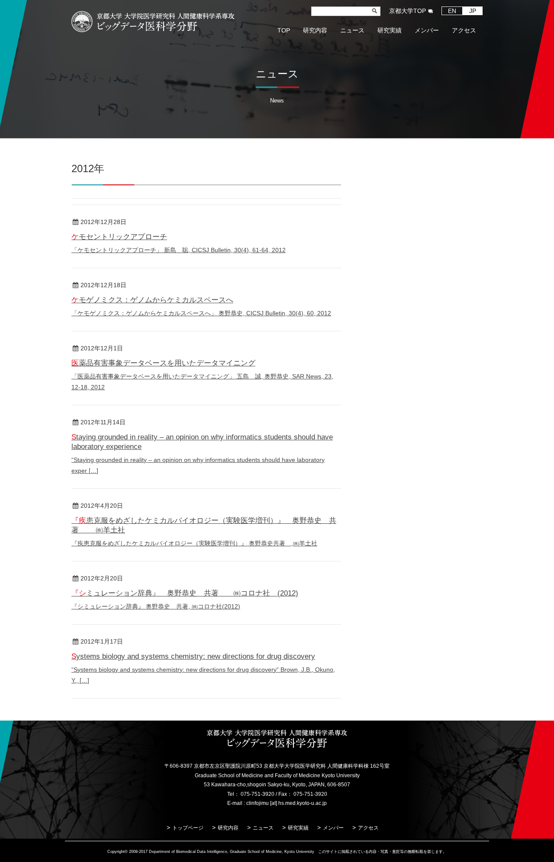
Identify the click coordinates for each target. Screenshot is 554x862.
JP (472, 10)
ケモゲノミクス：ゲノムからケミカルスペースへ (152, 300)
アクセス (368, 828)
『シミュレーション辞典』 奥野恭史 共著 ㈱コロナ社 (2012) (184, 593)
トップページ (187, 828)
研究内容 (228, 828)
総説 (154, 222)
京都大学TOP (407, 10)
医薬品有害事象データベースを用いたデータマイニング (163, 363)
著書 (151, 506)
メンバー (333, 828)
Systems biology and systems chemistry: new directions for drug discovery (193, 656)
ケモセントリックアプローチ (119, 237)
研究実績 (298, 828)
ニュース (263, 828)
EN (452, 10)
